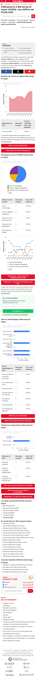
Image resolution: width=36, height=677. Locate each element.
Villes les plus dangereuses (18, 145)
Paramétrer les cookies (21, 654)
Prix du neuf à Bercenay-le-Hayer (13, 554)
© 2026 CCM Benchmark (27, 655)
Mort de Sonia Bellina (9, 610)
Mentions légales (7, 655)
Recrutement (26, 652)
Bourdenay (12, 20)
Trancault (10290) (8, 515)
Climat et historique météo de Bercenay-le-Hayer (18, 537)
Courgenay (11, 22)
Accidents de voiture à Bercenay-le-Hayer (16, 535)
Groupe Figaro (15, 655)
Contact (8, 652)
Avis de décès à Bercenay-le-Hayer (14, 526)
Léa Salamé (6, 605)
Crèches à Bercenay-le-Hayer (12, 547)
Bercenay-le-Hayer (9, 523)
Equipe (16, 650)
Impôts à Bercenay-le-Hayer (12, 544)
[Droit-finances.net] (26, 667)
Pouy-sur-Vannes (22, 20)
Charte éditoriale (23, 650)
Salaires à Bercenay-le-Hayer (12, 540)
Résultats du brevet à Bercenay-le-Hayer (15, 569)
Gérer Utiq (30, 654)
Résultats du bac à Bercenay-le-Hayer (14, 567)
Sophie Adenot (7, 612)
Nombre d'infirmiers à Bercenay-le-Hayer (16, 530)
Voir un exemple (28, 582)
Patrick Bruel (7, 617)
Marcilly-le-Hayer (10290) (10, 510)
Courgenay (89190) (8, 513)
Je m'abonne (16, 311)
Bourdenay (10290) (9, 506)
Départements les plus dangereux (18, 150)
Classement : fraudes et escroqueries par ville (18, 282)
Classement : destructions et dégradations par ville (18, 277)
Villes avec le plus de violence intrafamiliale (18, 491)
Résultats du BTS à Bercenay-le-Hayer (15, 572)
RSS (21, 652)
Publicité (31, 650)
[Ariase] (9, 675)
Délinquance (16, 4)
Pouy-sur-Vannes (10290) (11, 508)
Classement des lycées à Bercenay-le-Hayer (17, 533)
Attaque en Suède (8, 619)
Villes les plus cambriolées (18, 416)
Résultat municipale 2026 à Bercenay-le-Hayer (17, 565)
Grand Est (24, 4)
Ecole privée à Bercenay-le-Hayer (13, 549)
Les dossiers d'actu (10, 587)
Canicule (5, 615)
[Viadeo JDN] (26, 671)
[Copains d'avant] (9, 671)
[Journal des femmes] (9, 664)
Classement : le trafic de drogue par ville (18, 496)
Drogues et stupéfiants (25, 53)
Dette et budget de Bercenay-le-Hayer (15, 542)
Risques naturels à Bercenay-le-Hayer (14, 528)
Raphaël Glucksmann (10, 608)
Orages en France (8, 603)
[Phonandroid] (26, 675)
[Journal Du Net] (9, 667)
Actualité (7, 4)
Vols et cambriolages (25, 48)
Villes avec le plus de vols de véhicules (18, 421)
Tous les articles (15, 652)
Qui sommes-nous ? (8, 650)
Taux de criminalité (9, 48)
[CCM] (26, 664)
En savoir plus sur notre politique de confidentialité (15, 314)
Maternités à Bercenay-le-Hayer (13, 551)
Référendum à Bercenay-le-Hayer (13, 556)
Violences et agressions (25, 50)
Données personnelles (8, 654)
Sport (6, 585)
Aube (31, 4)
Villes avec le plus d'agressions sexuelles (18, 485)
